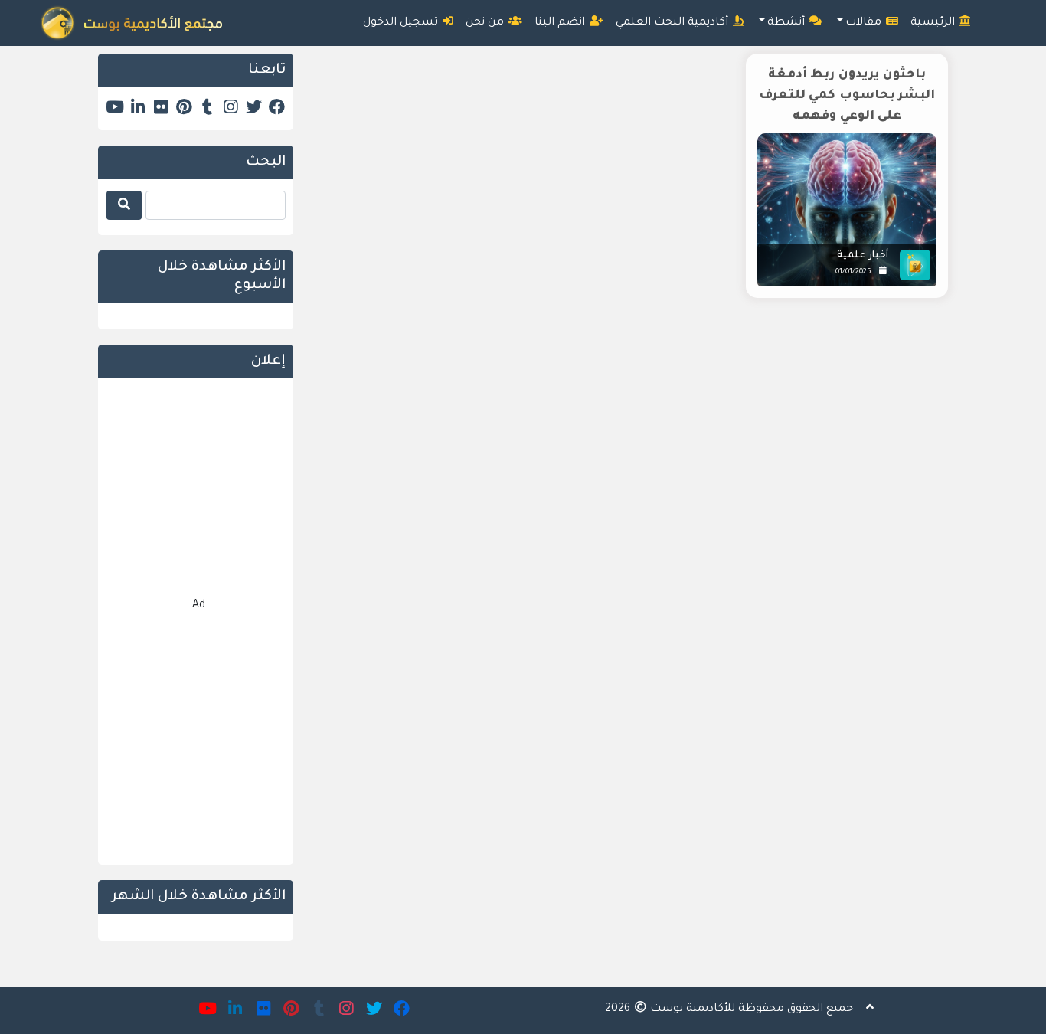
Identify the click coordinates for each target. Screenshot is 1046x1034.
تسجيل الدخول (402, 23)
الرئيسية (934, 23)
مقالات (864, 23)
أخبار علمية (862, 255)
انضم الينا (561, 23)
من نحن (486, 23)
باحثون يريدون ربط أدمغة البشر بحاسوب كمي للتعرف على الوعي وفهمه (847, 95)
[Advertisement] (632, 440)
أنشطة (787, 23)
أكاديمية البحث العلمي (673, 23)
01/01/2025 (853, 272)
